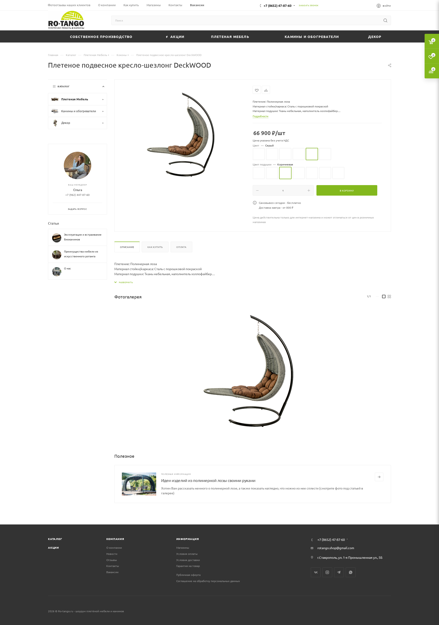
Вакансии (112, 572)
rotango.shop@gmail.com (335, 548)
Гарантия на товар (188, 566)
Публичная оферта (188, 575)
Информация (187, 539)
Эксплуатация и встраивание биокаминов (83, 237)
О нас (67, 268)
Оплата (181, 247)
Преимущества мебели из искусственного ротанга (81, 254)
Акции (53, 547)
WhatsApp (351, 572)
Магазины (182, 547)
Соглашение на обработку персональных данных (208, 581)
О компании (114, 547)
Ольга (77, 190)
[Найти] (385, 20)
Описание (127, 247)
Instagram (327, 572)
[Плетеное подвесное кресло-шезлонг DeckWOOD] (252, 374)
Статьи (53, 223)
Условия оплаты (187, 554)
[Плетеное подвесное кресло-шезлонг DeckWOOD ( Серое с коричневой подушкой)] (183, 137)
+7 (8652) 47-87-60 (278, 5)
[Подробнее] (379, 477)
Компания (115, 539)
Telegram (339, 572)
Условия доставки (188, 560)
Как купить (155, 247)
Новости (111, 554)
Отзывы (111, 560)
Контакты (112, 566)
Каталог (55, 539)
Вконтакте (316, 572)
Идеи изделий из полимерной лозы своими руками (208, 480)
